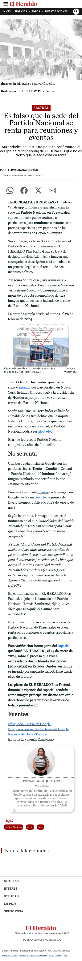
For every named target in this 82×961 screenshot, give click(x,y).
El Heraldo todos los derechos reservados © (42, 933)
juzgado (25, 387)
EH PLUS (10, 904)
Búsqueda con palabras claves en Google (38, 729)
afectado (44, 431)
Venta (30, 827)
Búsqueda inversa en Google (29, 724)
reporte (40, 497)
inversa (43, 492)
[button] (10, 190)
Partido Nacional (13, 827)
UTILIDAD (11, 896)
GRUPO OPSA (13, 911)
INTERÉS (10, 888)
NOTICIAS (11, 881)
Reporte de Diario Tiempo (27, 734)
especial (64, 646)
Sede (40, 827)
